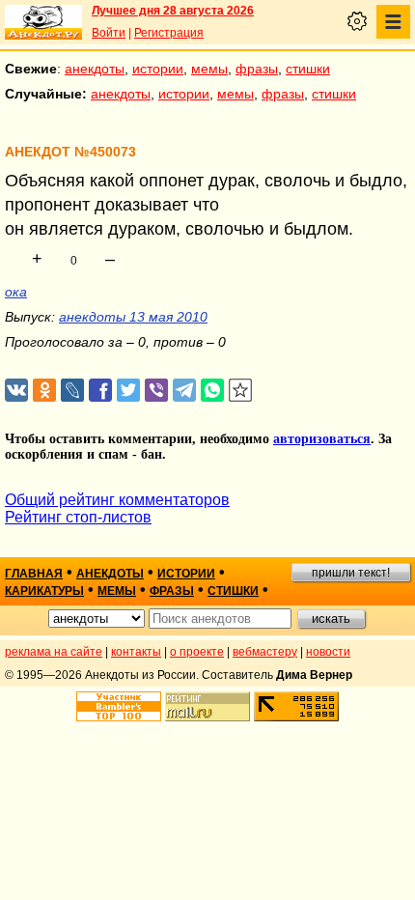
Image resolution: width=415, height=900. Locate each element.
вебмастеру (265, 652)
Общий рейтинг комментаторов (117, 500)
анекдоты (94, 68)
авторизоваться (322, 439)
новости (328, 652)
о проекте (197, 652)
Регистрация (169, 33)
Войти (108, 33)
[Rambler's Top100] (118, 706)
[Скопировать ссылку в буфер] (241, 391)
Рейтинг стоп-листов (78, 517)
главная (34, 573)
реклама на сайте (53, 652)
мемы (209, 68)
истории (157, 68)
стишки (308, 68)
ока (16, 291)
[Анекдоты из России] (43, 22)
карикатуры (44, 591)
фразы (256, 68)
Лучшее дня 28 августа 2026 (173, 10)
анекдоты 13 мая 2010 (133, 316)
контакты (136, 652)
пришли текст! (351, 572)
